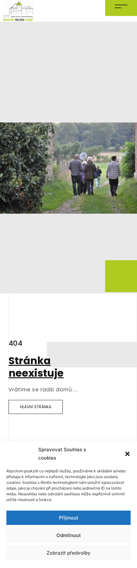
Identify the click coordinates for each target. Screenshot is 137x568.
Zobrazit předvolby (68, 553)
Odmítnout (68, 535)
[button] (127, 454)
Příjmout (68, 518)
